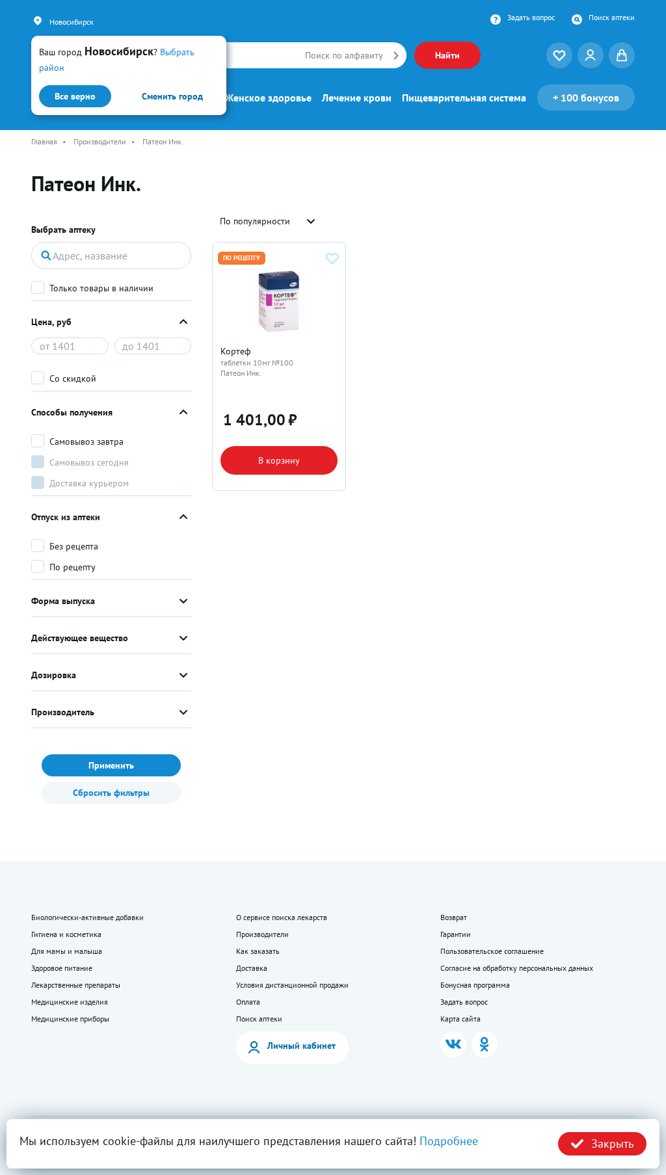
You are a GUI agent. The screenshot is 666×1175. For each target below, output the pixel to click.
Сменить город (172, 96)
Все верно (75, 96)
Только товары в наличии (101, 288)
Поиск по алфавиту (344, 55)
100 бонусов (586, 97)
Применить (111, 765)
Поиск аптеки (612, 17)
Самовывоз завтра (86, 441)
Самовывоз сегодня (89, 462)
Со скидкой (72, 378)
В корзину (279, 460)
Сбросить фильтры (111, 793)
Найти (447, 55)
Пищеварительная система (464, 97)
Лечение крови (357, 97)
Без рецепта (73, 546)
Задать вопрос (531, 17)
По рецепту (72, 567)
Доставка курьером (89, 483)
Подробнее (449, 1140)
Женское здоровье (268, 97)
